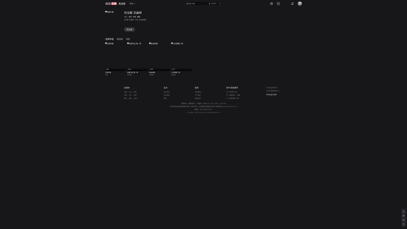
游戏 (135, 92)
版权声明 (194, 106)
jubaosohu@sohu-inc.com (229, 106)
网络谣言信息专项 (272, 94)
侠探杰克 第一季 (132, 72)
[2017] (177, 44)
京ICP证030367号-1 (206, 109)
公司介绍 (223, 103)
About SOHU (214, 103)
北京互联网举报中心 (272, 91)
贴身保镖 (152, 72)
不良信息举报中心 (272, 88)
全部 (125, 92)
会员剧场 (167, 95)
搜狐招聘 (191, 103)
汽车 (130, 95)
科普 (125, 95)
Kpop (130, 92)
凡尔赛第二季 (175, 72)
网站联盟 (198, 92)
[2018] (153, 44)
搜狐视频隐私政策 (184, 106)
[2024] (109, 44)
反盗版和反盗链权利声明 (207, 106)
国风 (125, 98)
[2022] (134, 44)
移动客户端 (233, 92)
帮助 (165, 98)
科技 (135, 95)
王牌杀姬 (108, 72)
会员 (165, 88)
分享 (130, 30)
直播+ (239, 95)
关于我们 (198, 95)
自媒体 (127, 88)
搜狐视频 (111, 4)
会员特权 (167, 92)
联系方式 (206, 103)
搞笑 (130, 98)
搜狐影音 (232, 95)
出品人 (136, 98)
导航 (131, 4)
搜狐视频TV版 (234, 98)
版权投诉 (198, 98)
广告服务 (199, 103)
